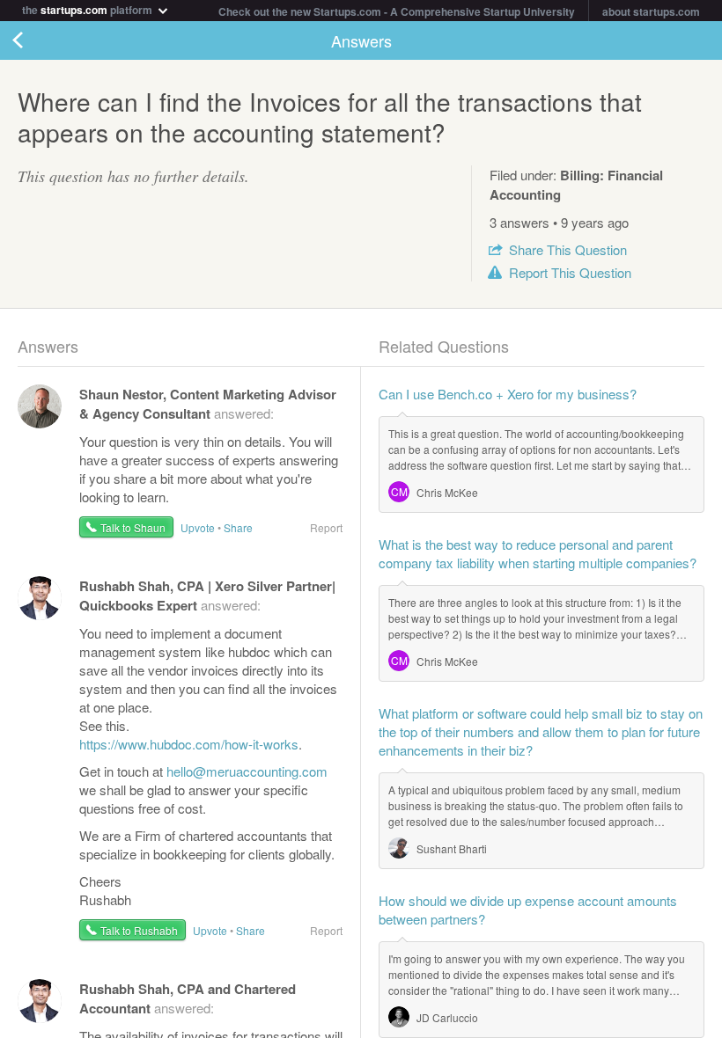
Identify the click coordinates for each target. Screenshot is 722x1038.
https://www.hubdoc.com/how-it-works (188, 744)
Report (570, 272)
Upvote (197, 527)
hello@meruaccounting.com (247, 771)
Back (35, 40)
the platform (88, 8)
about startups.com (651, 11)
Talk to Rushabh (139, 930)
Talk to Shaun (133, 527)
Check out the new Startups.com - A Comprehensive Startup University (396, 11)
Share (568, 249)
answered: (207, 403)
